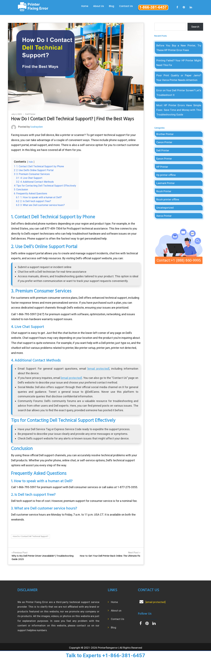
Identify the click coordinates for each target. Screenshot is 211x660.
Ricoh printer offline (167, 199)
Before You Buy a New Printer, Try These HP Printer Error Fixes (178, 48)
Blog (111, 6)
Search (195, 26)
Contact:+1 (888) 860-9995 (179, 260)
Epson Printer (164, 158)
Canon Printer (164, 142)
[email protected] (98, 368)
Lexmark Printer (165, 183)
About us (116, 610)
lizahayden (36, 126)
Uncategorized (165, 207)
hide (31, 162)
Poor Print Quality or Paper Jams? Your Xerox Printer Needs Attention (178, 78)
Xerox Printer (164, 215)
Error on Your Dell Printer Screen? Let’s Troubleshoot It (178, 92)
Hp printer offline (166, 174)
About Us (98, 6)
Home (84, 6)
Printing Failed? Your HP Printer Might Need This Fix (178, 63)
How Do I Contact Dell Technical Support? (30, 536)
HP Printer (162, 166)
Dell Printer (30, 114)
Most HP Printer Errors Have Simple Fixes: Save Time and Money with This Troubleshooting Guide (178, 110)
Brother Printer (165, 134)
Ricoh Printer (163, 191)
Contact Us (126, 6)
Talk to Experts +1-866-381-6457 (105, 655)
